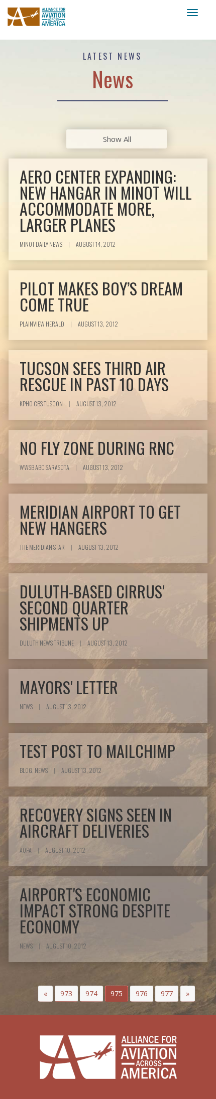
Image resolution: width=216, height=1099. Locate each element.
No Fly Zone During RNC (97, 447)
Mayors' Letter (69, 687)
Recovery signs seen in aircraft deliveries (96, 822)
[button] (45, 994)
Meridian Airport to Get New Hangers (100, 519)
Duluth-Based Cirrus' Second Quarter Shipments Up (92, 607)
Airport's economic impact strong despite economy (95, 910)
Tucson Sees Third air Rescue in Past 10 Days (94, 376)
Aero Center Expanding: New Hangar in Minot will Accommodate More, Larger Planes (106, 200)
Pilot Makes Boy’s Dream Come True (101, 296)
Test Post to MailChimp (97, 750)
